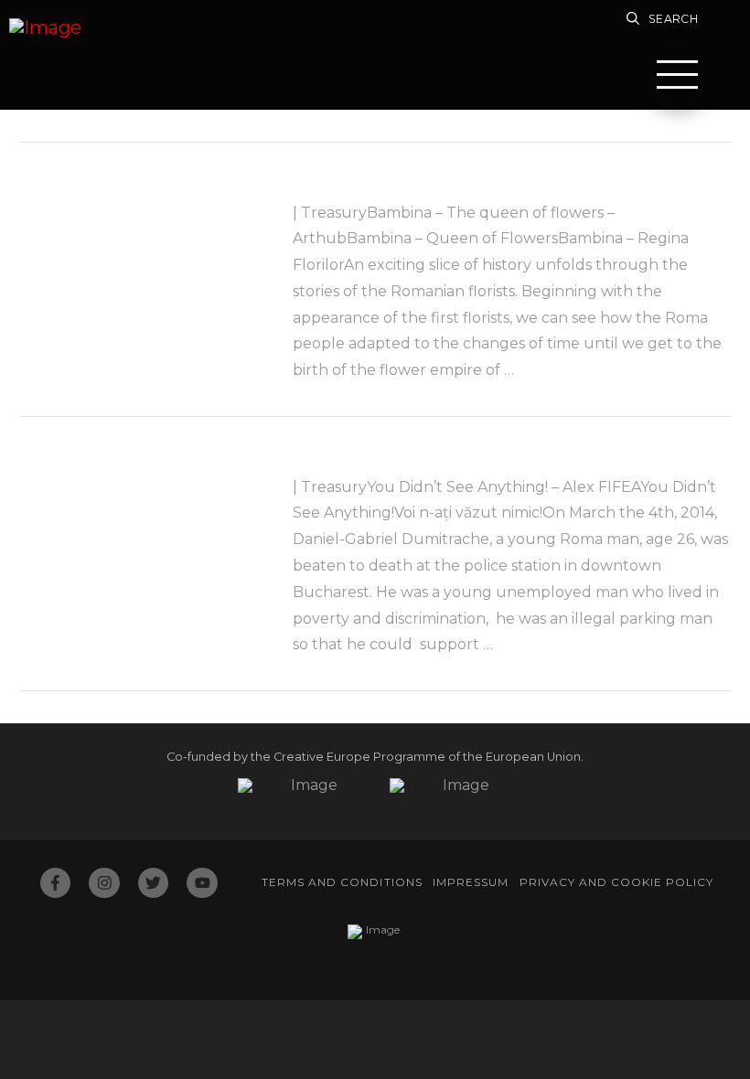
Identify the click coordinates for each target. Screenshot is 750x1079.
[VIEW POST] (140, 253)
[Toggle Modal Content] (677, 74)
